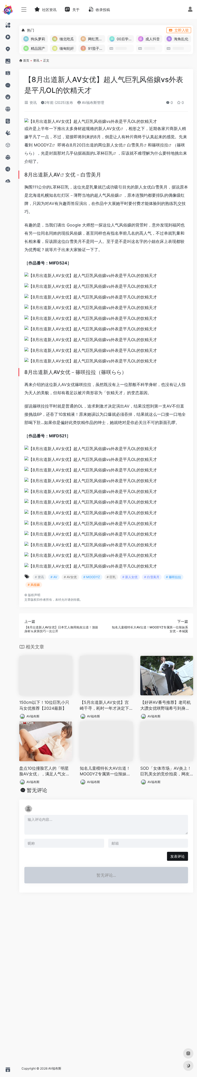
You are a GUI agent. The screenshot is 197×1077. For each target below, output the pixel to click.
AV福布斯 (33, 716)
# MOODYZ (91, 577)
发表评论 (177, 856)
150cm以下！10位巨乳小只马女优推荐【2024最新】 (44, 705)
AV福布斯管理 (92, 102)
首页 (26, 60)
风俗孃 (112, 195)
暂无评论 (37, 790)
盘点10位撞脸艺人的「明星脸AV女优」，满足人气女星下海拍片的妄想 (44, 771)
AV (56, 175)
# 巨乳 (111, 577)
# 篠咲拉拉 (173, 577)
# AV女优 (70, 577)
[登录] (190, 10)
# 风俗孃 (34, 585)
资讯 (36, 60)
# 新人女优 (129, 577)
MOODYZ (43, 144)
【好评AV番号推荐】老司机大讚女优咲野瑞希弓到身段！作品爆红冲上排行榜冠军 (165, 705)
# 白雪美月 (151, 577)
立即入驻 (181, 30)
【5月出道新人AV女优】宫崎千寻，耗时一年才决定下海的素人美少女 (104, 705)
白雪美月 (135, 144)
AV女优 (113, 128)
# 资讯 (39, 577)
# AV (54, 577)
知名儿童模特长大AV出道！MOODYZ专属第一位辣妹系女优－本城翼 (105, 771)
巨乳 (109, 153)
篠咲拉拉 (160, 144)
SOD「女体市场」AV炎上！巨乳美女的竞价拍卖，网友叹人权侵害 (165, 771)
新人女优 (114, 144)
